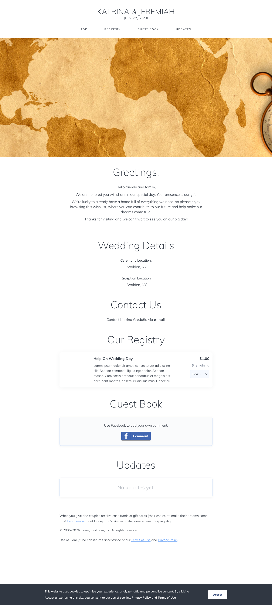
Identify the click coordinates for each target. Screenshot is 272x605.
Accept (217, 594)
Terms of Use (141, 540)
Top (84, 29)
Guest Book (148, 29)
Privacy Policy (168, 540)
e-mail (159, 319)
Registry (112, 29)
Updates (183, 29)
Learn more (75, 521)
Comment (141, 436)
